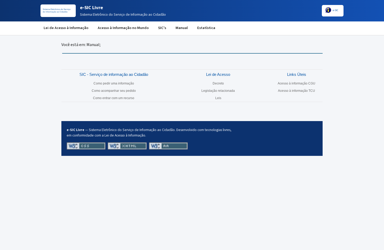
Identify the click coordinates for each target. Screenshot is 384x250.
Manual (182, 28)
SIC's (162, 28)
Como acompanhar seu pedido (114, 91)
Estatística (206, 28)
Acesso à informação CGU (296, 83)
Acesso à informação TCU (296, 91)
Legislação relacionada (218, 91)
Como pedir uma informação (114, 83)
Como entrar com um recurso (113, 98)
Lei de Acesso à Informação (66, 28)
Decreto (218, 83)
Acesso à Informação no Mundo (123, 28)
